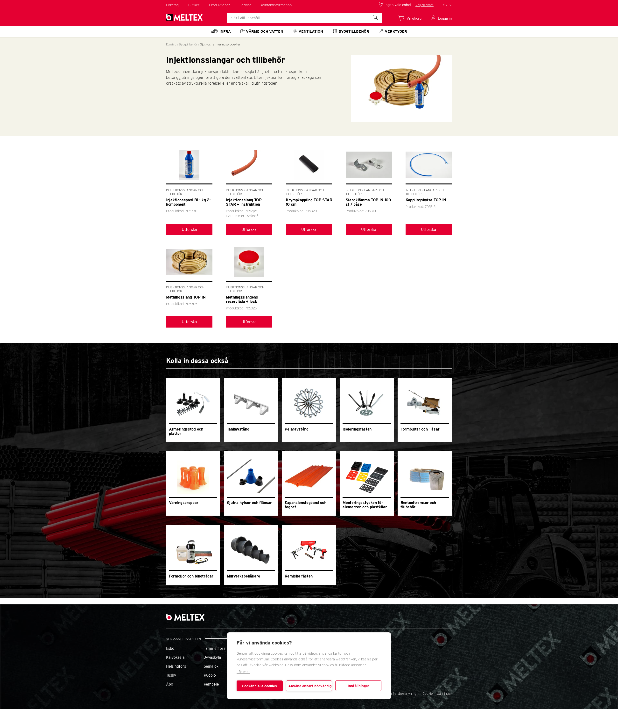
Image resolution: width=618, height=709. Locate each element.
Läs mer (243, 672)
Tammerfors (214, 648)
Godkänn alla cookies (259, 686)
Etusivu (171, 44)
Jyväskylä (212, 657)
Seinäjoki (211, 666)
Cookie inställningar (437, 693)
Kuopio (210, 675)
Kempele (211, 684)
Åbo (169, 684)
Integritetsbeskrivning (399, 693)
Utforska (189, 229)
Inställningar (358, 686)
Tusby (171, 675)
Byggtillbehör (188, 44)
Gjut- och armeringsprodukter (220, 44)
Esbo (170, 648)
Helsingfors (176, 666)
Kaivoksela (175, 657)
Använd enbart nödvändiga (310, 686)
